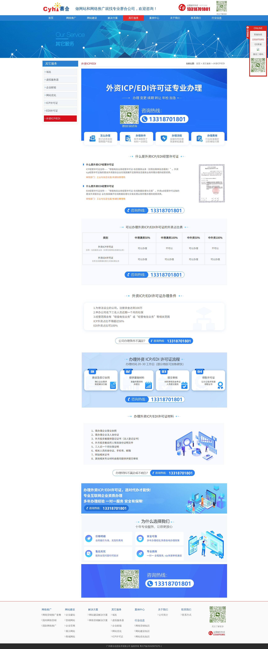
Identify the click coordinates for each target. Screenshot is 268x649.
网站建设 (92, 18)
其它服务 (133, 18)
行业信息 (217, 18)
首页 (50, 18)
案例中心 (154, 18)
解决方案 (113, 18)
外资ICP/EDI (219, 63)
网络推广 (71, 18)
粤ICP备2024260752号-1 (151, 646)
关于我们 (175, 18)
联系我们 (196, 18)
